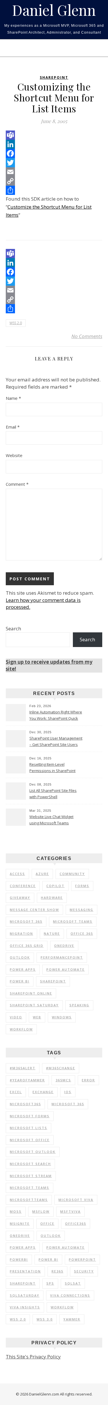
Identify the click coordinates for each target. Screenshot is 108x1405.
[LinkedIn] (54, 144)
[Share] (54, 190)
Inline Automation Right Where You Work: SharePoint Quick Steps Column (55, 715)
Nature (52, 933)
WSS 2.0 (16, 322)
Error (88, 1080)
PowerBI (19, 1259)
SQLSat (73, 1283)
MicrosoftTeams (29, 1199)
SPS (50, 1283)
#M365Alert (22, 1068)
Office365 (75, 1223)
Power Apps (23, 969)
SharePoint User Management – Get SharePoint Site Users (55, 741)
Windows (62, 1017)
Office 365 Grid (26, 945)
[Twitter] (54, 162)
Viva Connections (70, 1295)
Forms (82, 886)
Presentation (25, 1271)
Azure (42, 874)
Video (16, 1017)
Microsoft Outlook (33, 1151)
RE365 (57, 1271)
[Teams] (54, 135)
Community (72, 874)
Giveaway (20, 897)
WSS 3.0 (45, 1319)
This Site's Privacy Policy (33, 1356)
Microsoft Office (30, 1140)
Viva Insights (25, 1307)
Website (14, 455)
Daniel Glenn (54, 10)
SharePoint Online (31, 993)
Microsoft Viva (75, 1199)
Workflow (21, 1029)
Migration (21, 933)
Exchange (43, 1092)
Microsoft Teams (72, 921)
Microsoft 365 (26, 921)
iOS (67, 1092)
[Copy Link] (54, 181)
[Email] (54, 171)
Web (37, 1017)
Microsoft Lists (28, 1128)
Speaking (79, 1005)
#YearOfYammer (27, 1080)
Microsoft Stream (31, 1176)
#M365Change (60, 1068)
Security (84, 1271)
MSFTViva (70, 1211)
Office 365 (82, 933)
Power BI (19, 981)
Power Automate (65, 969)
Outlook (20, 957)
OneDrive (64, 945)
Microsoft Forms (30, 1116)
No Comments (86, 336)
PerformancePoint (62, 957)
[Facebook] (54, 153)
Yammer (71, 1319)
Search (13, 628)
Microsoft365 (25, 1104)
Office (47, 1223)
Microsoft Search (30, 1164)
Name (13, 398)
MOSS (16, 1211)
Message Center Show (34, 909)
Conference (23, 886)
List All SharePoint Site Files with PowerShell (53, 793)
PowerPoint (82, 1259)
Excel (16, 1092)
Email (13, 427)
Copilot (55, 886)
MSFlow (41, 1211)
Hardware (52, 897)
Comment (17, 484)
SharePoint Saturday (34, 1005)
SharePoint (54, 77)
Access (17, 874)
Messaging (81, 909)
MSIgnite (20, 1223)
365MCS (63, 1080)
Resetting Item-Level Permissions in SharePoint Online (52, 768)
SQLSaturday (24, 1295)
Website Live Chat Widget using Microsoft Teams (51, 820)
